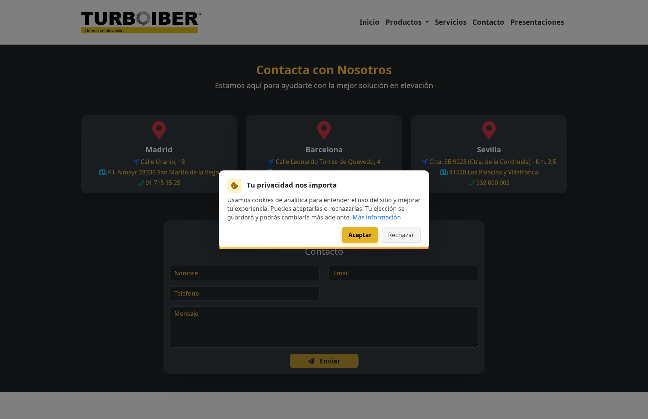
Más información (376, 217)
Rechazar (401, 235)
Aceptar (360, 235)
